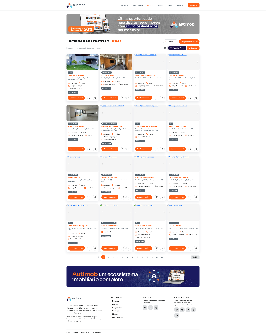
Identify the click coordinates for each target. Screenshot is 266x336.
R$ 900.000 (73, 243)
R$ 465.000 (173, 139)
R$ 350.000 (140, 90)
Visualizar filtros (178, 48)
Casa (70, 72)
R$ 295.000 (106, 236)
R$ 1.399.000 (73, 92)
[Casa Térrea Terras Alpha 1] (150, 113)
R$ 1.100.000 (140, 141)
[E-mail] (145, 307)
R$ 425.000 (173, 90)
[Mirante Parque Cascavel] (150, 62)
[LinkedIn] (188, 309)
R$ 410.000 (72, 192)
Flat (171, 123)
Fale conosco (117, 317)
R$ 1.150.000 (106, 143)
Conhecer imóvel (76, 98)
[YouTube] (176, 315)
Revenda (150, 5)
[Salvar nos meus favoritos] (89, 98)
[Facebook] (176, 309)
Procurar (194, 48)
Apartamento (106, 72)
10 (147, 257)
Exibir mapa (172, 41)
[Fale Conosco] (156, 307)
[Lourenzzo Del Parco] (183, 62)
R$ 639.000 (173, 190)
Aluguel (160, 5)
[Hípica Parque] (82, 164)
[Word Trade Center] (82, 113)
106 (162, 257)
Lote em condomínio (109, 223)
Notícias (180, 5)
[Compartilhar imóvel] (95, 98)
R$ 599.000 (106, 192)
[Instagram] (182, 309)
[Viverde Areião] (183, 212)
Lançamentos (138, 5)
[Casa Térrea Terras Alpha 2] (116, 113)
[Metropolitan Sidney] (183, 113)
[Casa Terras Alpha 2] (82, 62)
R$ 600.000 (140, 190)
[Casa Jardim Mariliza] (150, 212)
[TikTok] (193, 309)
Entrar (192, 5)
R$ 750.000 (173, 238)
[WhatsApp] (150, 307)
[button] (68, 62)
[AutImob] (75, 5)
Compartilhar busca (188, 41)
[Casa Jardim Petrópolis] (82, 212)
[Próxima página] (167, 257)
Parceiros (124, 5)
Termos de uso (85, 333)
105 (157, 257)
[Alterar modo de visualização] (165, 48)
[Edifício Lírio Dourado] (150, 164)
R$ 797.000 (106, 88)
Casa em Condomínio (109, 123)
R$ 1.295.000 (73, 139)
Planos (169, 5)
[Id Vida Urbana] (116, 62)
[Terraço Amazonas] (116, 164)
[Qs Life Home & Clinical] (183, 164)
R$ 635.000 (140, 241)
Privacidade (97, 333)
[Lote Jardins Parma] (116, 212)
